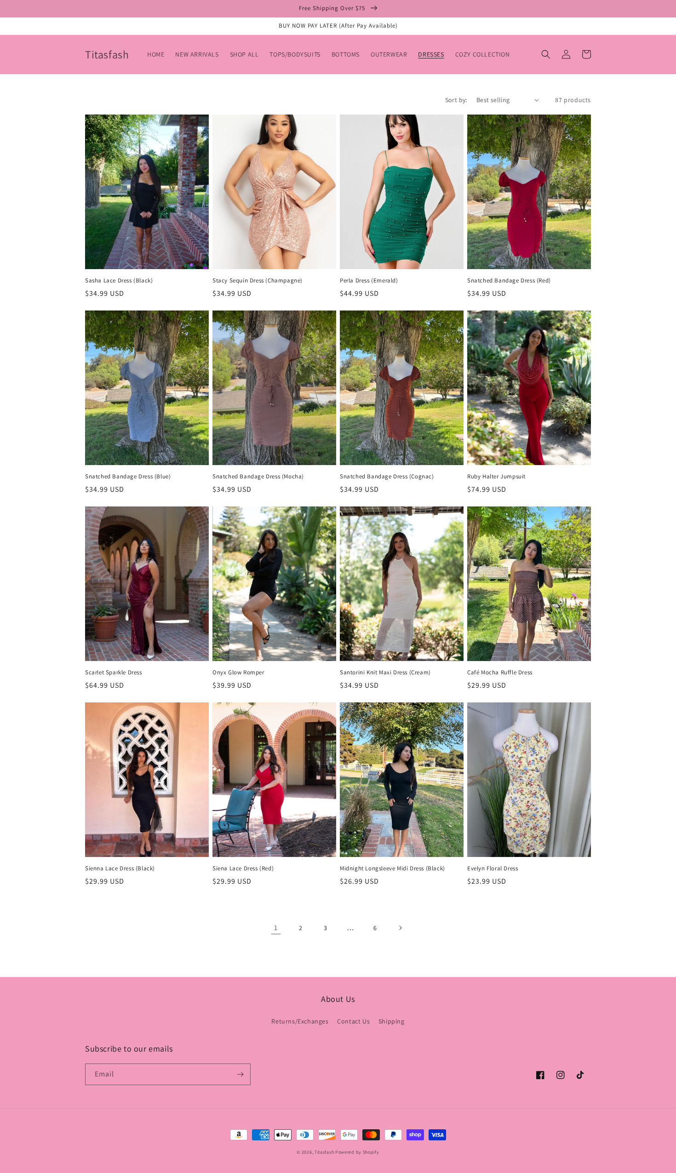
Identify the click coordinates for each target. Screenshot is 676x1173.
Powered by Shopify (357, 1152)
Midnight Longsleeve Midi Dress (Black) (392, 868)
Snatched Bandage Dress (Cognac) (387, 476)
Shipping (391, 1021)
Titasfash (324, 1152)
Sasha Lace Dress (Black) (119, 280)
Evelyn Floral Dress (492, 868)
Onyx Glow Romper (238, 672)
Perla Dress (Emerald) (369, 280)
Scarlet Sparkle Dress (113, 672)
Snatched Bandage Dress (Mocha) (258, 476)
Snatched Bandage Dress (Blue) (128, 476)
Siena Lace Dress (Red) (243, 868)
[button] (546, 54)
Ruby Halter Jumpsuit (496, 476)
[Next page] (400, 928)
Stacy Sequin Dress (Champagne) (257, 280)
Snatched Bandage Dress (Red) (509, 280)
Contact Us (353, 1021)
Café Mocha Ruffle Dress (500, 672)
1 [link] (276, 927)
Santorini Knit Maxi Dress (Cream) (385, 672)
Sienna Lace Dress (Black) (120, 868)
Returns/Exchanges (299, 1021)
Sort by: (456, 100)
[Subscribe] (240, 1074)
